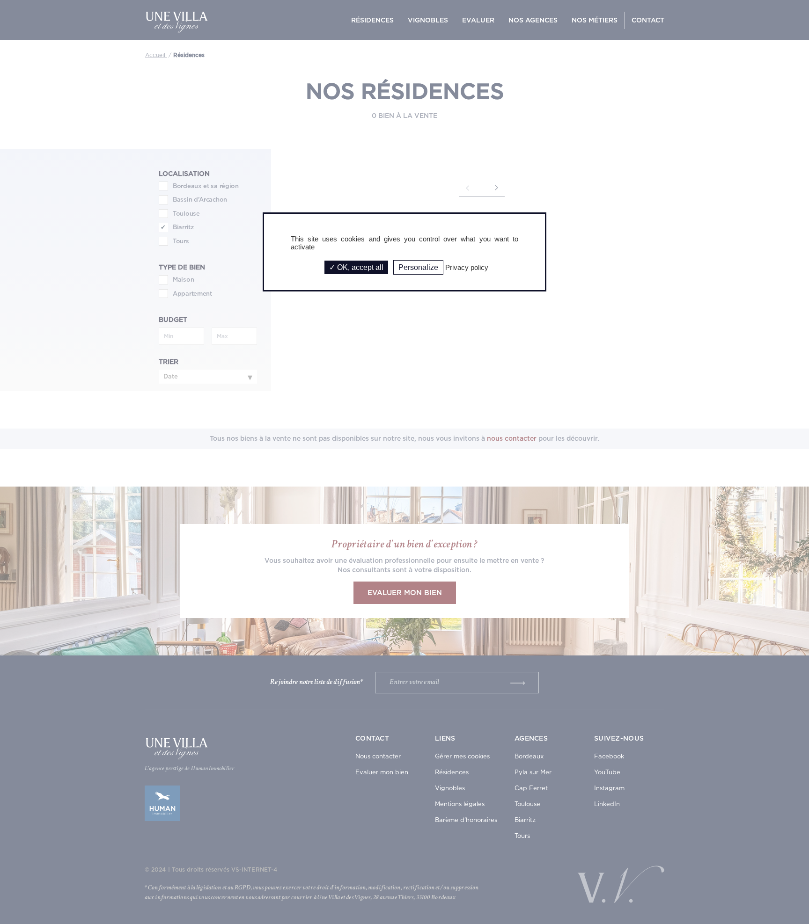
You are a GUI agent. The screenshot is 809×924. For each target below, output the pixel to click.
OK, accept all (359, 267)
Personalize (418, 267)
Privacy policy (466, 267)
